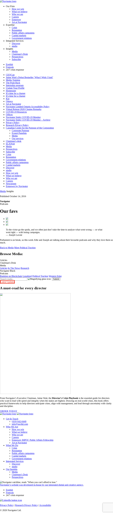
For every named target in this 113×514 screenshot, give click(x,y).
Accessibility (45, 505)
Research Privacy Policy (17, 125)
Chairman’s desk (13, 141)
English (9, 64)
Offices (9, 114)
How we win (18, 9)
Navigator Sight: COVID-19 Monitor (23, 117)
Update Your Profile (15, 88)
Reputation (17, 30)
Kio (7, 98)
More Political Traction (25, 247)
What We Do (12, 445)
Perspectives (17, 56)
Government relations (22, 38)
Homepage (11, 90)
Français (10, 67)
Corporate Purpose (20, 130)
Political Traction (40, 276)
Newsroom (11, 183)
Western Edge (55, 276)
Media (15, 51)
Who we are (17, 14)
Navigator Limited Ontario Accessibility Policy (27, 106)
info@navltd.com (20, 424)
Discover (16, 43)
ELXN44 (10, 144)
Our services (17, 138)
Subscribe (16, 59)
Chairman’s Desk (20, 54)
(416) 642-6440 (19, 421)
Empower (16, 19)
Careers (15, 17)
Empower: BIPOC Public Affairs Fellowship (32, 440)
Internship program (15, 85)
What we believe (19, 11)
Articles (3, 268)
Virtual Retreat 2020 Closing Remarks (23, 109)
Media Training (13, 80)
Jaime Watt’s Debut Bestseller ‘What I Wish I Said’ (29, 77)
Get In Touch (12, 419)
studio (14, 46)
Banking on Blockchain (11, 276)
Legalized (27, 276)
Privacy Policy (12, 122)
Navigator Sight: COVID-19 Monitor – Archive (28, 120)
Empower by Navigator (17, 186)
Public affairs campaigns (23, 33)
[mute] (7, 224)
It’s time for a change (15, 93)
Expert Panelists (19, 133)
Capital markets (19, 35)
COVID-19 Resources (16, 112)
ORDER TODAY (8, 411)
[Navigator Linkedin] (11, 500)
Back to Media (7, 247)
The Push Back (13, 82)
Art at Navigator (19, 22)
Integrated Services (15, 461)
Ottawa (9, 101)
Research (25, 268)
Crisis (14, 27)
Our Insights (11, 469)
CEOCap (10, 74)
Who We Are (12, 426)
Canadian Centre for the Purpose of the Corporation (30, 128)
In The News (14, 268)
